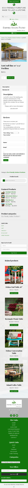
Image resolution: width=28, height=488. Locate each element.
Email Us (15, 412)
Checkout (3, 230)
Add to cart (10, 77)
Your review (7, 135)
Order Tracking (5, 235)
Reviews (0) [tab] (6, 89)
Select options (14, 293)
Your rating (6, 133)
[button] (14, 1)
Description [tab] (6, 87)
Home (2, 37)
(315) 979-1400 (15, 409)
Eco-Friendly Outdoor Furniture (12, 37)
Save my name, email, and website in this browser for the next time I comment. (14, 155)
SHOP (2, 225)
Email (5, 147)
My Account (4, 233)
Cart (2, 228)
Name (5, 142)
